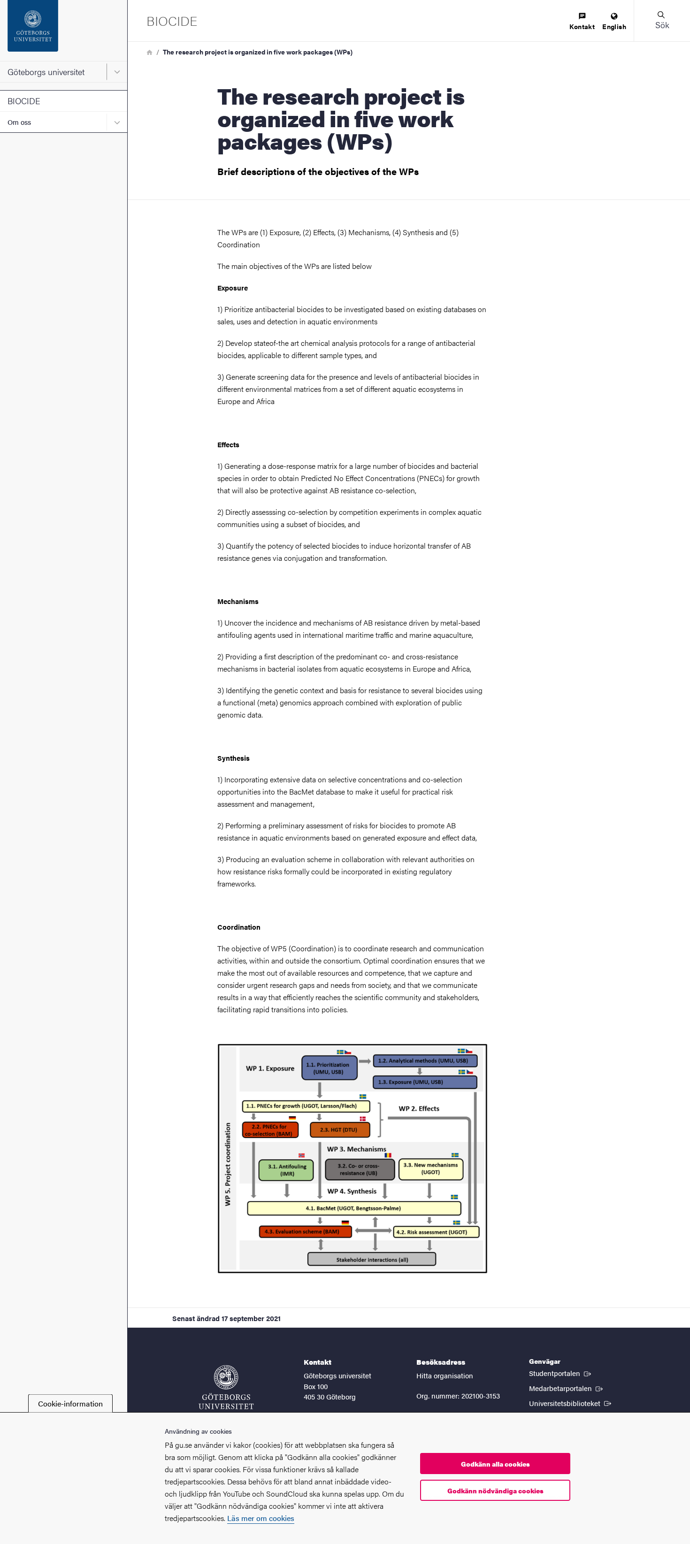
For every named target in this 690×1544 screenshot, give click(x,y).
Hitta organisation (444, 1375)
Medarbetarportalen (567, 1388)
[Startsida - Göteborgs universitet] (63, 30)
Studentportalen (561, 1373)
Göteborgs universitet (46, 71)
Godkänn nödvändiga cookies (495, 1490)
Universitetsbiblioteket (571, 1403)
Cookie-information (70, 1403)
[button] (662, 20)
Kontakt (582, 26)
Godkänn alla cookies (495, 1463)
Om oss (19, 122)
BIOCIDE (24, 101)
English (614, 26)
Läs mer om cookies (260, 1518)
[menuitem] (582, 22)
